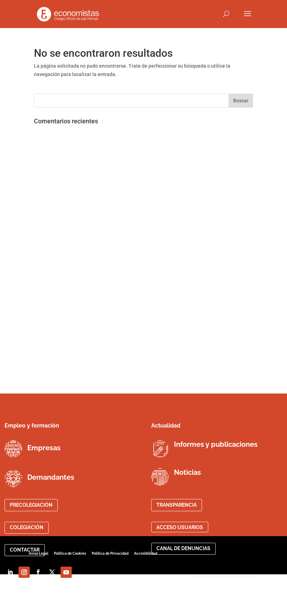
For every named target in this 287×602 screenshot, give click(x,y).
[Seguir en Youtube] (66, 572)
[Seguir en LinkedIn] (10, 572)
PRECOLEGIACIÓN (31, 505)
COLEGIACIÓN (26, 527)
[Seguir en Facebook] (38, 572)
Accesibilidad (145, 553)
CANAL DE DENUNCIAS (183, 548)
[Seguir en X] (52, 572)
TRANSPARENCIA (176, 505)
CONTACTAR (25, 550)
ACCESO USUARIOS (179, 527)
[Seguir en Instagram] (24, 572)
